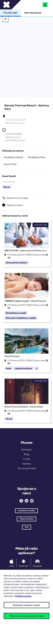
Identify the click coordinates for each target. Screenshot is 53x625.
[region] (26, 56)
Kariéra (26, 463)
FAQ (26, 527)
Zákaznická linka (26, 519)
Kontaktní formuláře (26, 511)
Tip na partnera (26, 468)
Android (23, 566)
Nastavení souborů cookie (26, 605)
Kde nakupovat (32, 12)
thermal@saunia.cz (15, 140)
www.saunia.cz (12, 137)
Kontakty (26, 449)
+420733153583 (13, 134)
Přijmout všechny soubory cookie (26, 616)
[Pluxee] (14, 5)
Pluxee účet (10, 12)
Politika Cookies (23, 596)
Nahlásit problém (15, 205)
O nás (26, 459)
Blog (26, 454)
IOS (11, 566)
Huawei (37, 566)
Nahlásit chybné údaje (17, 198)
